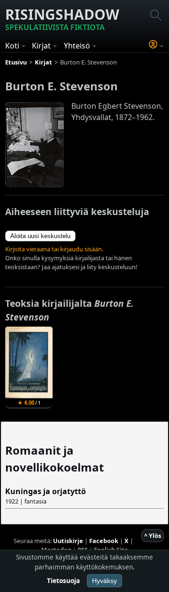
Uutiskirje (68, 540)
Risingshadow (62, 18)
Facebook (103, 540)
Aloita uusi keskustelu (40, 236)
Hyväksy (104, 580)
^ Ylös (152, 535)
